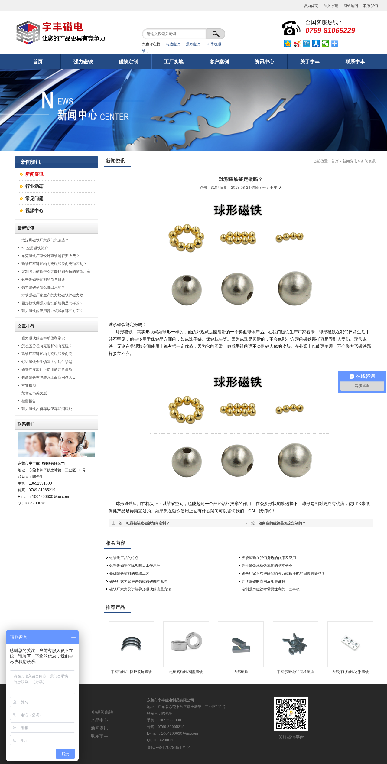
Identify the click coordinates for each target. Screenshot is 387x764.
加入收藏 (331, 6)
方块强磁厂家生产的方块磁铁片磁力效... (53, 295)
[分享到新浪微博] (297, 43)
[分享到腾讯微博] (307, 43)
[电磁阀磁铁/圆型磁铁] (186, 666)
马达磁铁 (173, 44)
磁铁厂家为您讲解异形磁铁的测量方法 (140, 589)
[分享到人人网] (316, 43)
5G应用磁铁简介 (34, 248)
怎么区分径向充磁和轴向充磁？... (48, 346)
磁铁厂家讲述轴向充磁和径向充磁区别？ (54, 264)
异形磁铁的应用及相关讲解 (263, 581)
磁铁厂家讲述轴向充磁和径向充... (48, 354)
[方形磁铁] (241, 666)
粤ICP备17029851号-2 (168, 747)
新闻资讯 (34, 174)
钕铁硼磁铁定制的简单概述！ (45, 279)
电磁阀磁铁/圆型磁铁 (186, 672)
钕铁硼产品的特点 (123, 558)
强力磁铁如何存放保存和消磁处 (46, 409)
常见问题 (34, 198)
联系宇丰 (99, 735)
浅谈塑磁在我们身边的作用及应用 (269, 558)
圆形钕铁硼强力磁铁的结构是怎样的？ (52, 303)
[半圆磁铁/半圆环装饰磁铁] (131, 666)
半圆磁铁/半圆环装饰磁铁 (131, 672)
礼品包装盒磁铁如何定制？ (148, 523)
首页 (335, 161)
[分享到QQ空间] (288, 43)
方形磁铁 (241, 672)
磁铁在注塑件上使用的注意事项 (46, 369)
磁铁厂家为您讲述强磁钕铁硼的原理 (138, 581)
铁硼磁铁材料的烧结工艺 (129, 573)
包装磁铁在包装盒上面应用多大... (48, 377)
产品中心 (99, 720)
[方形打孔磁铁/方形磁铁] (350, 666)
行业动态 (34, 186)
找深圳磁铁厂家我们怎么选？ (45, 240)
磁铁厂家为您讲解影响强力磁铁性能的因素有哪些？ (283, 573)
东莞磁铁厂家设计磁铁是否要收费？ (50, 256)
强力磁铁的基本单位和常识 (43, 338)
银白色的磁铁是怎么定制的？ (282, 523)
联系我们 (370, 6)
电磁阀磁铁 (102, 712)
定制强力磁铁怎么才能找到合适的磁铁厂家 (55, 271)
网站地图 (350, 6)
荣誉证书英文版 (34, 393)
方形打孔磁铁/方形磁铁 (350, 672)
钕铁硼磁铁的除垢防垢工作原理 (134, 565)
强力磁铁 (193, 44)
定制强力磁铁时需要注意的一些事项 (271, 589)
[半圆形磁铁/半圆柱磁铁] (295, 666)
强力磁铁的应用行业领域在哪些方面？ (52, 311)
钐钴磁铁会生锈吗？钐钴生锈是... (48, 362)
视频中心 (34, 210)
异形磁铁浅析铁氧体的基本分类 (267, 565)
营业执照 (28, 385)
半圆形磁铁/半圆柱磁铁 (295, 672)
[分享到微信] (325, 43)
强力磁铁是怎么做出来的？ (43, 287)
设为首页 (311, 6)
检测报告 (28, 401)
